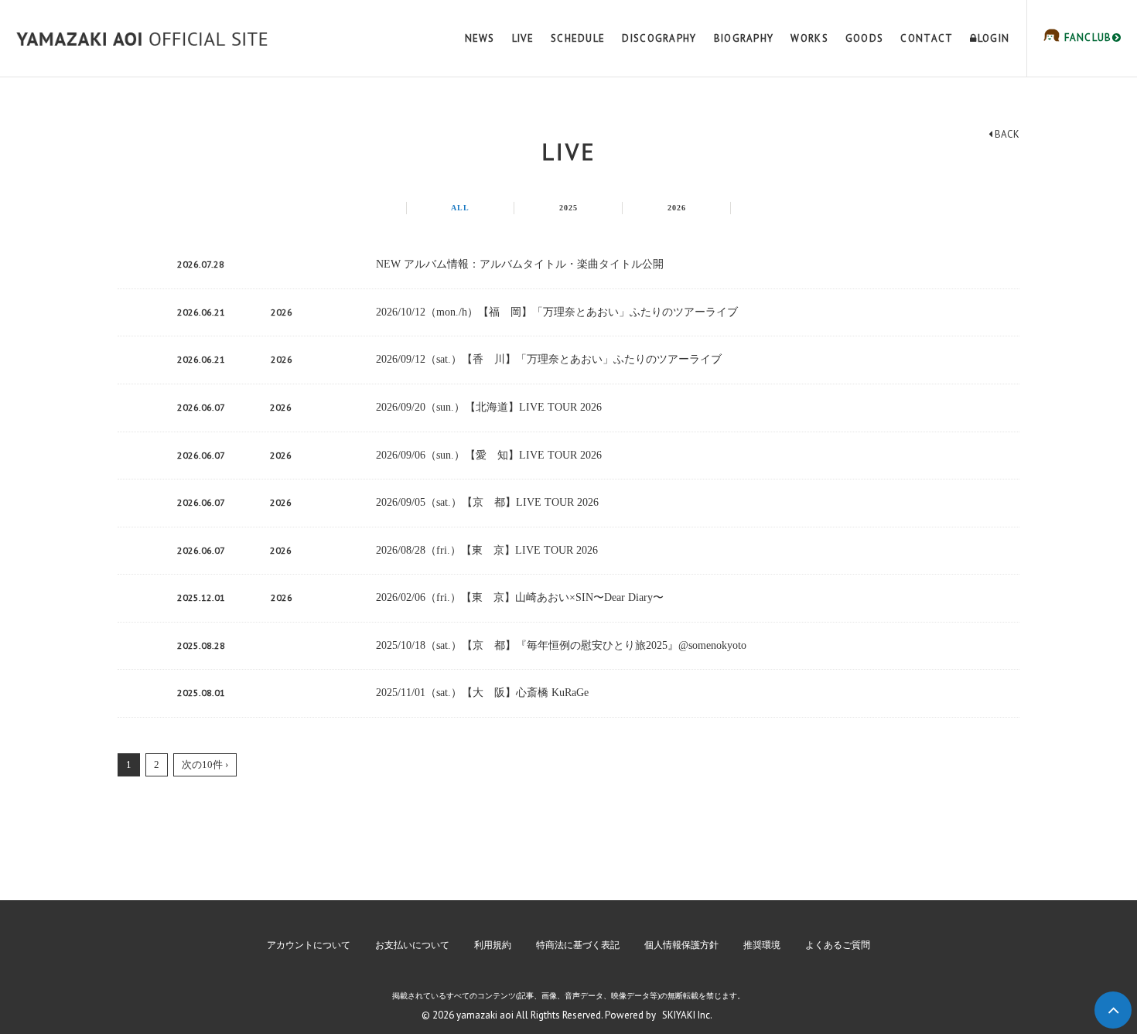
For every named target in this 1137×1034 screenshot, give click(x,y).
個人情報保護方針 (681, 945)
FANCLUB (1085, 37)
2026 (677, 207)
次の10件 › (205, 764)
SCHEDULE (578, 38)
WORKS (809, 38)
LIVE (523, 38)
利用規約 (492, 945)
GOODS (864, 38)
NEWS (480, 38)
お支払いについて (412, 945)
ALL (460, 207)
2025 (568, 207)
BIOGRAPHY (744, 38)
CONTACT (926, 38)
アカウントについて (308, 945)
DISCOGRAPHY (659, 38)
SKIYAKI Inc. (687, 1015)
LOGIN (993, 38)
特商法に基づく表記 (578, 945)
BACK (1005, 134)
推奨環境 (761, 945)
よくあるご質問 (837, 945)
